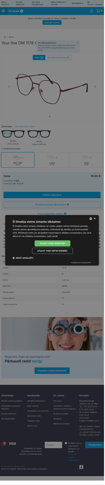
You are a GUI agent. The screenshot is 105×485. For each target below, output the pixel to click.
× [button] (94, 218)
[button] (23, 257)
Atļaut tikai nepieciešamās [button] (52, 250)
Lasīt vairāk (52, 236)
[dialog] (52, 240)
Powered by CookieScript (81, 263)
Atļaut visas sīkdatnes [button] (52, 243)
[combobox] (90, 218)
